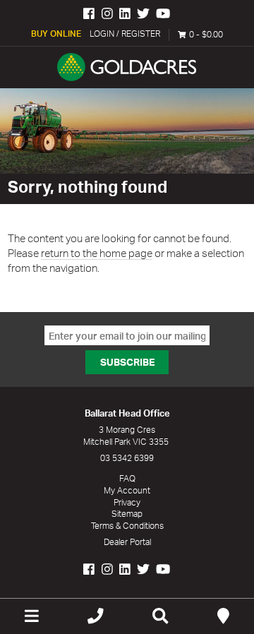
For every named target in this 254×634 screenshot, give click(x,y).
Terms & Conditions (127, 525)
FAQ (127, 478)
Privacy (127, 502)
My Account (127, 490)
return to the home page (96, 253)
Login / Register (125, 33)
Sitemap (127, 513)
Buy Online (56, 33)
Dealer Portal (127, 542)
